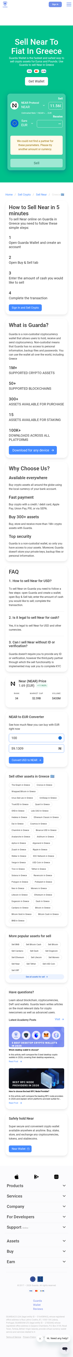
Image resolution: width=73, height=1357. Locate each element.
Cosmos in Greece (38, 824)
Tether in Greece (38, 869)
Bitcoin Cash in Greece (48, 914)
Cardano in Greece (20, 908)
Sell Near (16, 964)
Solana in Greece (19, 875)
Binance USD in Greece (46, 830)
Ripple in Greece (40, 849)
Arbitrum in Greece (45, 837)
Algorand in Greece (41, 843)
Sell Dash (34, 951)
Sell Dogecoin (51, 951)
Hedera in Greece (19, 817)
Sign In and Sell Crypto (25, 307)
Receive (58, 116)
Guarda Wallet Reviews (38, 1305)
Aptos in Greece (19, 843)
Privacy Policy (29, 1337)
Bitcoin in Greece (42, 908)
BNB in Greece (18, 921)
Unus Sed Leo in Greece (22, 798)
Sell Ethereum (18, 957)
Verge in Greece (19, 862)
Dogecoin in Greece (20, 901)
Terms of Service (13, 1337)
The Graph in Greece (21, 785)
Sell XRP (15, 970)
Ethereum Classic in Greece (46, 817)
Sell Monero (54, 957)
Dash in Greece (42, 901)
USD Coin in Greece (41, 862)
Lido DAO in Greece (39, 811)
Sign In (55, 4)
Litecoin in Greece (20, 895)
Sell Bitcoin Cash (33, 944)
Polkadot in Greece (43, 882)
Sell (60, 98)
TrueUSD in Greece (20, 804)
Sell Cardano (17, 951)
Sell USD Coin (49, 964)
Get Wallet (36, 81)
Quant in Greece (42, 804)
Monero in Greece (39, 888)
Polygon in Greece (20, 882)
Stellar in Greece (19, 856)
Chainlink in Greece (20, 830)
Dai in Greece (17, 824)
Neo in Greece (18, 888)
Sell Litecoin (36, 957)
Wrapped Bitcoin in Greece (23, 791)
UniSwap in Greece (48, 798)
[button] (69, 4)
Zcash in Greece (19, 849)
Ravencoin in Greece (43, 875)
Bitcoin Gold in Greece (21, 914)
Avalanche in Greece (21, 837)
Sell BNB (15, 944)
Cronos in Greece (44, 785)
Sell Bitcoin (53, 944)
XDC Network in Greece (43, 856)
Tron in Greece (18, 869)
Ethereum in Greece (43, 895)
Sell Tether (31, 964)
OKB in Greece (18, 811)
